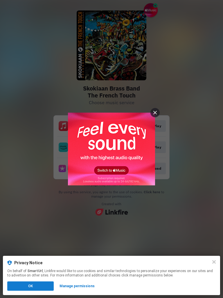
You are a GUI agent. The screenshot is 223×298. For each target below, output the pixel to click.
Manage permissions (77, 286)
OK (30, 286)
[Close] (214, 262)
